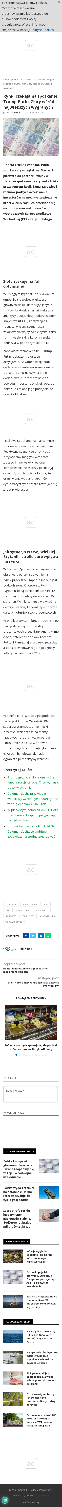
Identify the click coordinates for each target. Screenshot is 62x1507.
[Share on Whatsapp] (48, 935)
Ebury (45, 904)
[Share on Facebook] (26, 935)
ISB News (15, 112)
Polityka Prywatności (41, 1489)
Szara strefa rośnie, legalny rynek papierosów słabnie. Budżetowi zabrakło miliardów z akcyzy (17, 1218)
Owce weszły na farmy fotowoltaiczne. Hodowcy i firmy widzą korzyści (40, 1399)
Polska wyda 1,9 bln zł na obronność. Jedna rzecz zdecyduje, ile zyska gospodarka (18, 1194)
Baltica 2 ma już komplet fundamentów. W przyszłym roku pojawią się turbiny (41, 1302)
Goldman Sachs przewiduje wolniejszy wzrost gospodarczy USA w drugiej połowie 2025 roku (32, 799)
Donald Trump (29, 904)
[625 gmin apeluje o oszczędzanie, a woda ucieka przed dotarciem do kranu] (13, 1378)
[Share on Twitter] (33, 935)
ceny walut (11, 904)
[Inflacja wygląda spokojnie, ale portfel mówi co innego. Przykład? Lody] (31, 1022)
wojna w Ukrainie (13, 922)
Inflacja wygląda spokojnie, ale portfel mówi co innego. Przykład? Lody (39, 1256)
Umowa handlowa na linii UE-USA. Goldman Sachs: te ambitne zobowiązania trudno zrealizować (31, 831)
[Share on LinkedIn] (41, 935)
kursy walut (42, 910)
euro (7, 910)
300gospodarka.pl (42, 1495)
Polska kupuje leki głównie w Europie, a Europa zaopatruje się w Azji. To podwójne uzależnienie (18, 1169)
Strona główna (10, 79)
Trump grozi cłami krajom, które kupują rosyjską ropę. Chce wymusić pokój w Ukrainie (33, 782)
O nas (12, 1489)
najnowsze (10, 916)
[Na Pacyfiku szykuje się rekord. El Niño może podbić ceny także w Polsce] (13, 1336)
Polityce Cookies (42, 30)
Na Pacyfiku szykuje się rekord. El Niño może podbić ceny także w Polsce (40, 1337)
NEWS (28, 79)
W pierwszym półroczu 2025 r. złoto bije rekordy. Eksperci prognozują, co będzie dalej (32, 815)
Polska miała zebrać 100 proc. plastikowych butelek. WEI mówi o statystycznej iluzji (41, 1420)
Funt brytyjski (23, 910)
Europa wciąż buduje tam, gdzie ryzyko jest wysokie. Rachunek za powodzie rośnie (42, 1357)
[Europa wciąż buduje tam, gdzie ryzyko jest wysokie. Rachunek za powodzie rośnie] (13, 1357)
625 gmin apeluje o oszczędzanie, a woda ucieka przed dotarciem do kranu (41, 1378)
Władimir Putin (47, 916)
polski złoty (28, 916)
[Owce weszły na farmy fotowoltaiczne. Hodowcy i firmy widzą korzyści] (13, 1399)
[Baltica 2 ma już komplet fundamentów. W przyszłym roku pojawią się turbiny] (13, 1301)
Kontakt (22, 1489)
